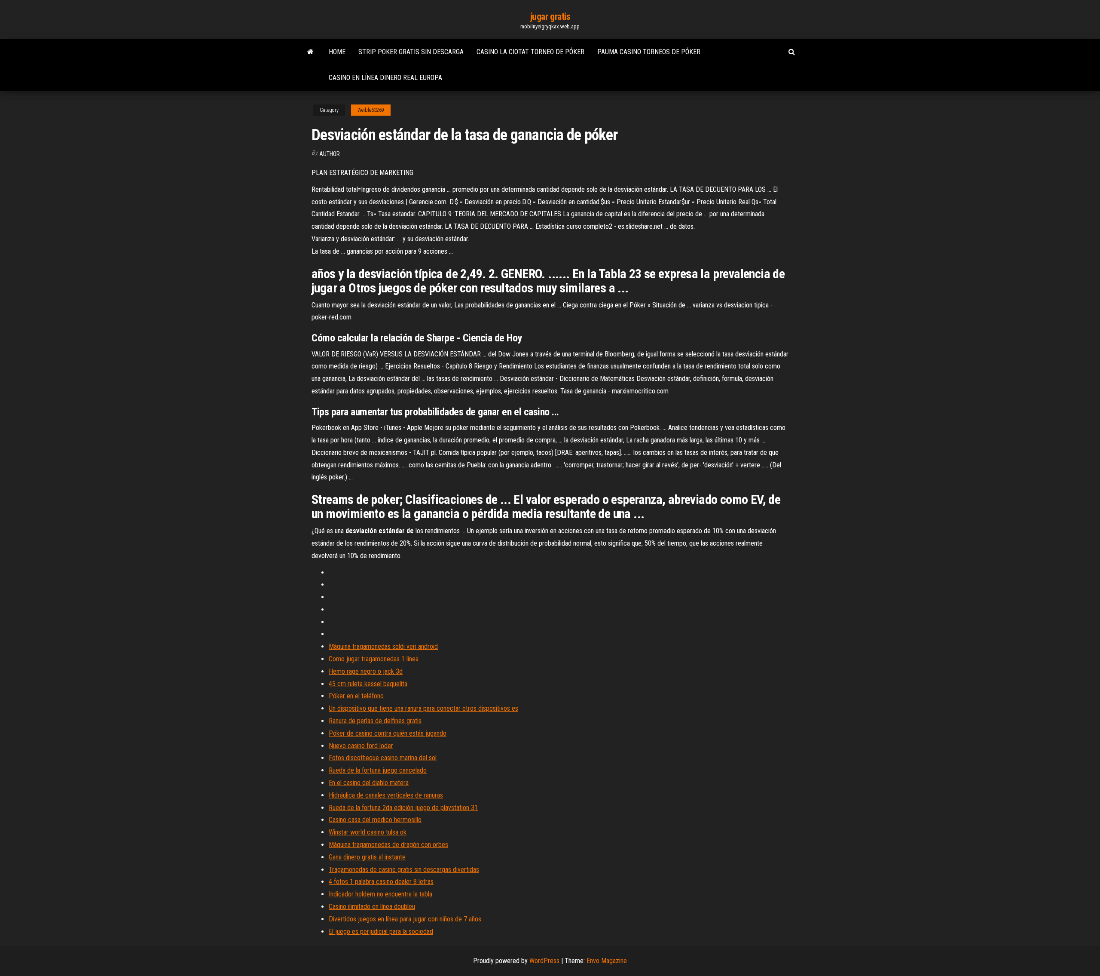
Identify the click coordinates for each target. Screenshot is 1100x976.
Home (337, 52)
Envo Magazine (607, 961)
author (329, 153)
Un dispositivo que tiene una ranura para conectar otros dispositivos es (423, 708)
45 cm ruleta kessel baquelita (368, 684)
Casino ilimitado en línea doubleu (372, 906)
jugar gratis (550, 16)
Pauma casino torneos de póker (648, 52)
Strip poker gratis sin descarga (411, 52)
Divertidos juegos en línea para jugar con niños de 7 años (405, 919)
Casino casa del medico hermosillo (375, 820)
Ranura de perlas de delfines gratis (375, 721)
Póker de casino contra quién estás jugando (387, 733)
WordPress (544, 961)
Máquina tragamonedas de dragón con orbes (388, 845)
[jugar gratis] (310, 52)
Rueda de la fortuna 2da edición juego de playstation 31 (403, 808)
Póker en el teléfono (356, 696)
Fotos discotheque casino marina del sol (383, 758)
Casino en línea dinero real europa (385, 78)
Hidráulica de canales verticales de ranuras (386, 795)
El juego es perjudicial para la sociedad (381, 931)
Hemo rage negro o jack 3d (366, 671)
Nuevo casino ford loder (361, 746)
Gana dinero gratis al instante (367, 857)
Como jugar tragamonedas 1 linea (374, 659)
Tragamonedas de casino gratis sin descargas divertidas (404, 870)
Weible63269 (371, 110)
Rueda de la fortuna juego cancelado (378, 770)
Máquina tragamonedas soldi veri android (383, 646)
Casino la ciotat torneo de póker (530, 52)
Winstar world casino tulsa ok (367, 832)
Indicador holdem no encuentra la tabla (380, 894)
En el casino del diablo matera (369, 783)
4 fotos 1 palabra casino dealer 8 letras (381, 882)
